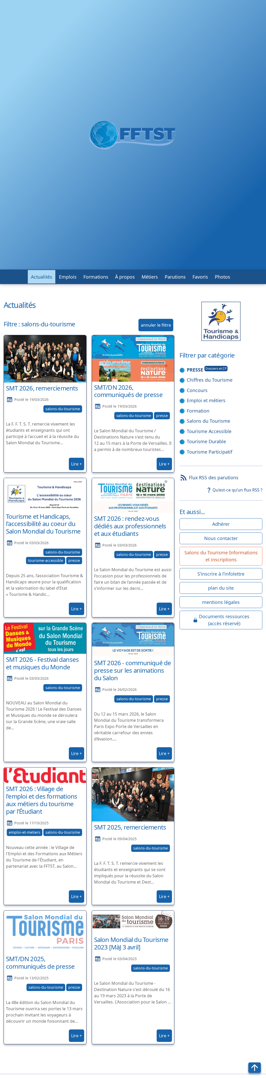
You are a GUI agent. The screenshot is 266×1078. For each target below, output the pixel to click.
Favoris (200, 277)
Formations (95, 277)
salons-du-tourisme (62, 408)
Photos (222, 277)
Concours (197, 390)
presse (162, 415)
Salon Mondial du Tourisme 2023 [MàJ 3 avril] (131, 943)
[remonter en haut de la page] (254, 1067)
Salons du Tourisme (208, 421)
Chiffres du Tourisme (209, 380)
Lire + (76, 464)
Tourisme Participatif (209, 452)
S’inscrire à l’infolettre (220, 574)
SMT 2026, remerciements (42, 388)
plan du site (221, 588)
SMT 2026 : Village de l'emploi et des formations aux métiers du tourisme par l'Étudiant (41, 799)
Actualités (41, 277)
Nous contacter (221, 538)
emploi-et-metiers (24, 832)
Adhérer (221, 524)
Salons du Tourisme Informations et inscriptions (221, 556)
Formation (198, 411)
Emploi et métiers (206, 400)
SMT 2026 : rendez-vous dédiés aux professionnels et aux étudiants (130, 526)
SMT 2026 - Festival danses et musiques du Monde (42, 663)
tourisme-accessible (45, 560)
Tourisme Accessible (209, 431)
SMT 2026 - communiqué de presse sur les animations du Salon (132, 670)
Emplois (68, 277)
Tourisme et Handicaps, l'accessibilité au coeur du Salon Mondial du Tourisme (43, 524)
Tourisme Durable (206, 441)
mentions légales (221, 602)
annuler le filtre (156, 325)
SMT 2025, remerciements (130, 827)
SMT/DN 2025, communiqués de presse (40, 962)
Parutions (175, 277)
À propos (125, 277)
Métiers (150, 277)
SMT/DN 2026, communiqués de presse (128, 391)
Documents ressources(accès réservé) (224, 619)
